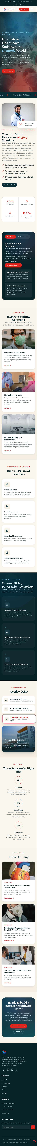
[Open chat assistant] (32, 1141)
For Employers (6, 1083)
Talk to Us (18, 1031)
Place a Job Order (24, 9)
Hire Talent (7, 71)
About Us (4, 1080)
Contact (4, 1093)
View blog (7, 983)
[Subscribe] (33, 1127)
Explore (6, 366)
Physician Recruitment (8, 1103)
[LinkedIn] (20, 4)
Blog (3, 1090)
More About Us (8, 185)
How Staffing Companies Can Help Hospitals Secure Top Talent (17, 929)
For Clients (10, 237)
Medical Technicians (8, 1110)
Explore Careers (23, 71)
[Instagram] (16, 4)
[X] (24, 4)
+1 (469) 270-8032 (12, 1)
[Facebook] (13, 4)
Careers (4, 1086)
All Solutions (5, 1113)
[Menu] (32, 9)
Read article (8, 898)
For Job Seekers (23, 237)
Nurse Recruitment (7, 1106)
